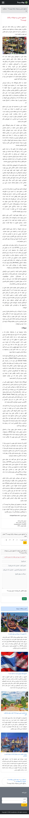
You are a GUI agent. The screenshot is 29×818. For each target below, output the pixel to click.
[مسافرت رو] (22, 2)
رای (25, 543)
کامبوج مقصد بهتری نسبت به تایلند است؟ (18, 673)
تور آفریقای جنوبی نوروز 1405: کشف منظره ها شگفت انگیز (15, 714)
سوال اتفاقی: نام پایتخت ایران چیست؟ (17, 591)
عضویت (24, 805)
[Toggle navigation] (3, 2)
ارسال (24, 599)
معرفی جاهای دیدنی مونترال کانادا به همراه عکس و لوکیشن (16, 755)
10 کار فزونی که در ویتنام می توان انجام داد (17, 634)
